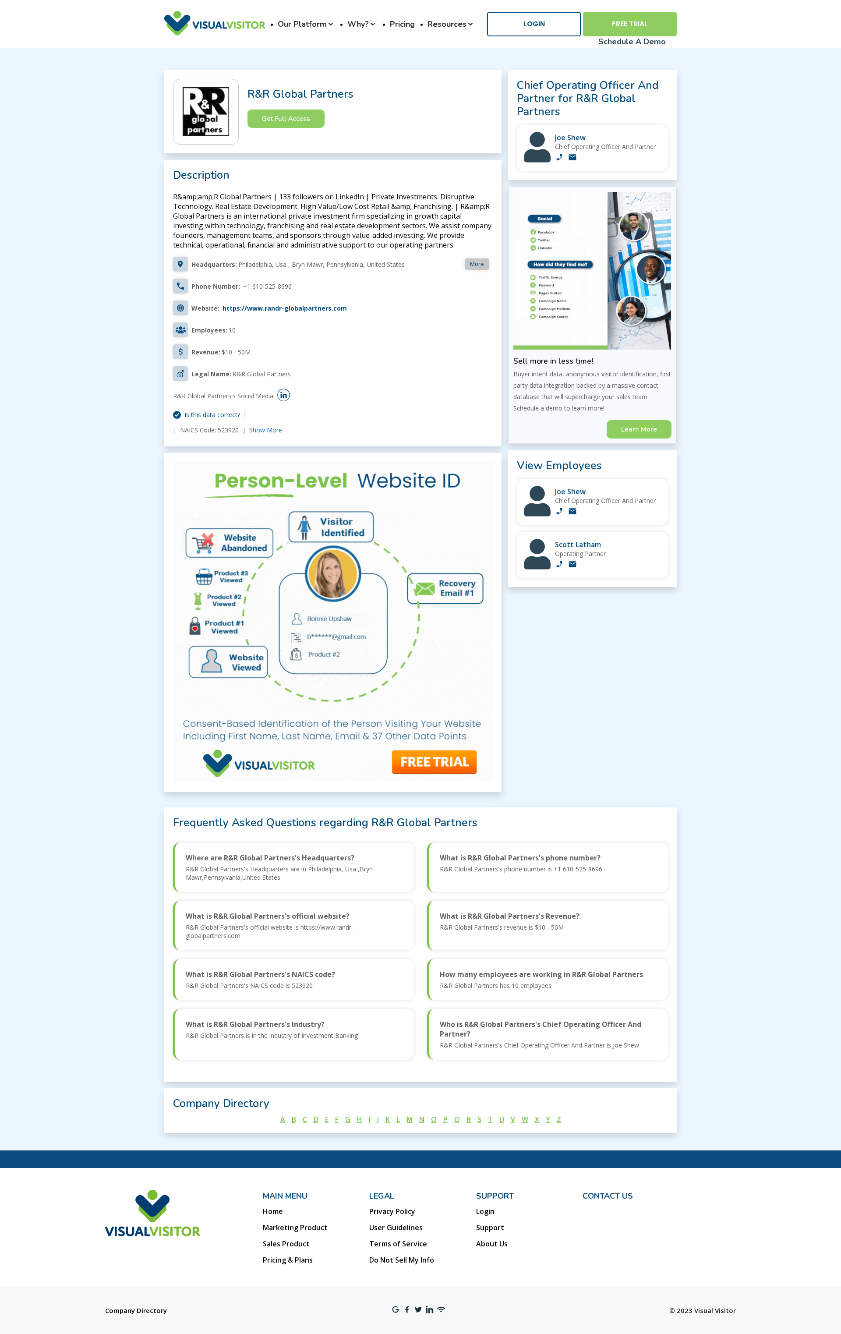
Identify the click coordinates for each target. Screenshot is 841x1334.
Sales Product (286, 1244)
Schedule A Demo (632, 41)
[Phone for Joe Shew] (559, 158)
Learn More (639, 429)
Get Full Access (286, 118)
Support (490, 1227)
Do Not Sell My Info (401, 1260)
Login (534, 24)
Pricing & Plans (288, 1260)
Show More (265, 430)
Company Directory (136, 1310)
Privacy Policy (392, 1211)
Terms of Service (398, 1244)
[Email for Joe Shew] (572, 158)
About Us (492, 1244)
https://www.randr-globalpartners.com (285, 308)
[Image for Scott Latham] (537, 567)
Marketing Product (295, 1227)
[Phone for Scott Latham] (559, 565)
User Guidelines (396, 1227)
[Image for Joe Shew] (537, 160)
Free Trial (630, 24)
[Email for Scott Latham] (572, 565)
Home (273, 1211)
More (477, 264)
